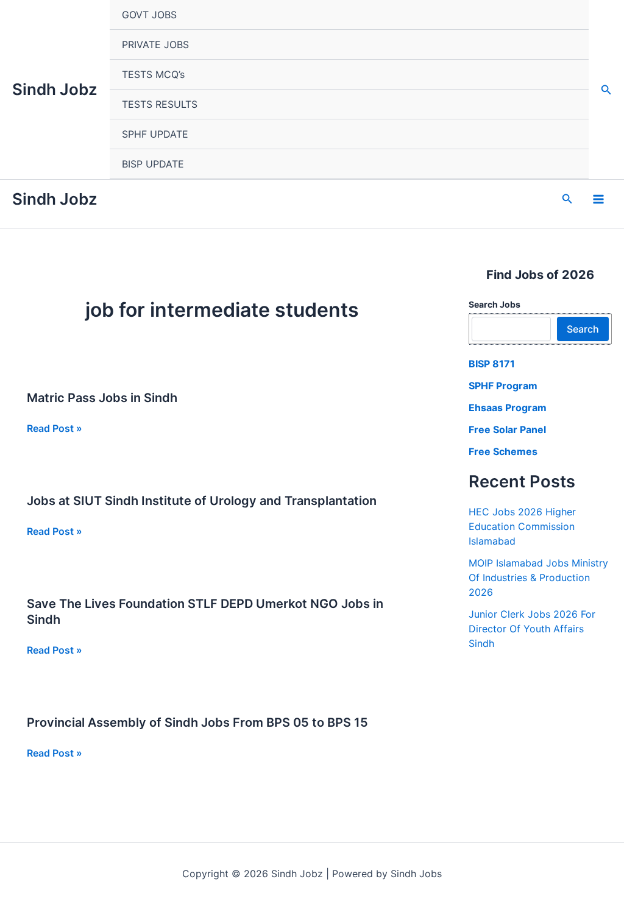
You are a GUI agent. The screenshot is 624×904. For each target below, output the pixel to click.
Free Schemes (503, 451)
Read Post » (54, 429)
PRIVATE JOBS (155, 44)
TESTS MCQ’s (153, 74)
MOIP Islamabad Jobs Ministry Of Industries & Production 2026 (538, 577)
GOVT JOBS (149, 15)
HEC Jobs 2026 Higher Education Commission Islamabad (522, 526)
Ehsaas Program (508, 407)
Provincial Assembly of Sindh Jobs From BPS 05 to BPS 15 (197, 722)
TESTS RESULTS (159, 104)
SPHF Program (503, 386)
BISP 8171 (492, 364)
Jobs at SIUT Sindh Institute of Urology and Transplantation (202, 500)
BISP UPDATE (153, 164)
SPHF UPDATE (155, 134)
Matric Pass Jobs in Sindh (102, 397)
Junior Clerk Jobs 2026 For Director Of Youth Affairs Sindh (532, 628)
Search (583, 329)
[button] (606, 89)
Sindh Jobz (55, 89)
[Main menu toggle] (598, 199)
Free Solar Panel (507, 429)
